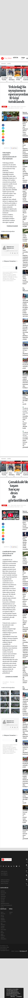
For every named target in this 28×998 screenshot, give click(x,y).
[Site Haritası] (17, 866)
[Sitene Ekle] (20, 866)
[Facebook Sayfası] (1, 866)
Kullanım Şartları (5, 879)
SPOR (2, 907)
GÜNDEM (3, 896)
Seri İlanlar (2, 932)
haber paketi (3, 953)
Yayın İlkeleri (4, 873)
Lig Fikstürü (3, 924)
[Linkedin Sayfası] (12, 866)
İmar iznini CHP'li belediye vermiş (25, 237)
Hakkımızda (4, 871)
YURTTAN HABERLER (6, 905)
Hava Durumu (3, 913)
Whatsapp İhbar (5, 881)
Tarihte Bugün (3, 927)
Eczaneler (3, 921)
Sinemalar (3, 929)
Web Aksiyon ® (23, 951)
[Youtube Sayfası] (9, 866)
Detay (13, 996)
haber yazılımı (3, 952)
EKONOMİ (3, 893)
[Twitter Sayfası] (4, 866)
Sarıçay (12, 577)
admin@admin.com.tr (12, 250)
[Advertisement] (14, 14)
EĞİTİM (15, 57)
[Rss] (15, 866)
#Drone (5, 683)
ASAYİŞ (9, 63)
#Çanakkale (6, 682)
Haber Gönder (4, 883)
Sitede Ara (11, 913)
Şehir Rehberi (3, 935)
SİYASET (3, 898)
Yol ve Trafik (2, 916)
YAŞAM (2, 901)
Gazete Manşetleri (3, 938)
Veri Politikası (4, 875)
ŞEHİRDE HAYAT (5, 903)
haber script (7, 956)
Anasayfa (3, 63)
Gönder (16, 267)
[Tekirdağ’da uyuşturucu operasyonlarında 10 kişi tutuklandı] (10, 116)
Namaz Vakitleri (3, 919)
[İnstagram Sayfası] (7, 866)
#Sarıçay (12, 682)
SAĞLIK (3, 894)
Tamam (19, 996)
